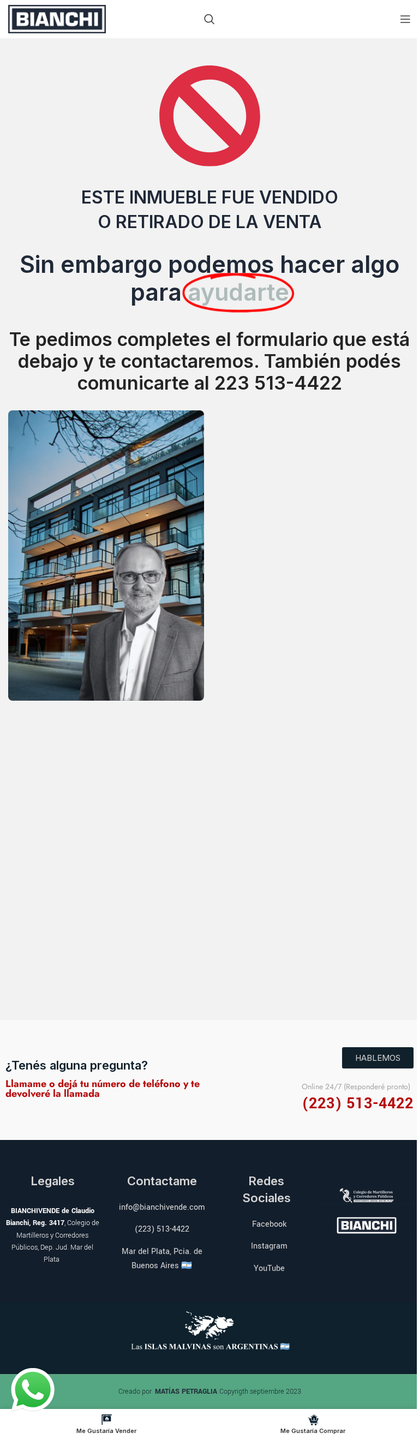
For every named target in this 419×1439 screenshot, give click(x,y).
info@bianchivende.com (162, 1207)
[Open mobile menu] (405, 19)
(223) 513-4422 (162, 1229)
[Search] (209, 19)
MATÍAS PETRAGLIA (187, 1391)
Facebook (269, 1224)
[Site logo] (57, 18)
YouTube (269, 1268)
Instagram (269, 1246)
